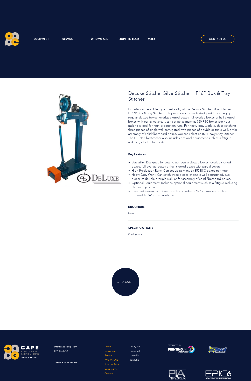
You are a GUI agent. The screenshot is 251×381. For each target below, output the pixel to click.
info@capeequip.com (65, 346)
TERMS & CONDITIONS (65, 362)
